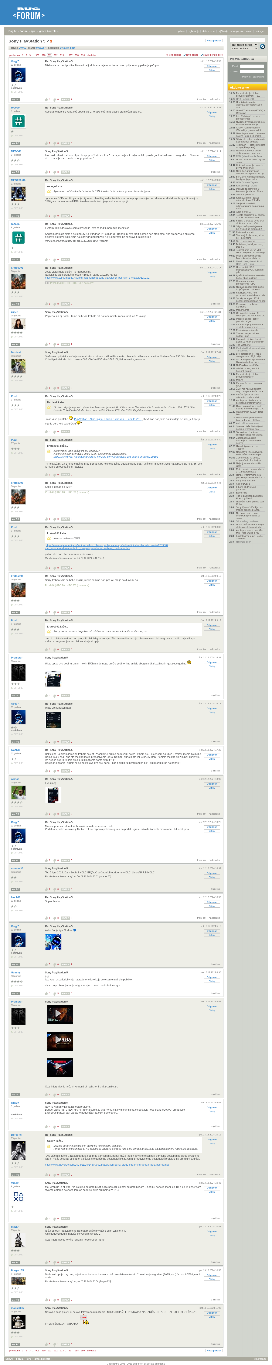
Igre (33, 31)
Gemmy (16, 972)
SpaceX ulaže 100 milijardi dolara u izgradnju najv (249, 427)
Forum (24, 31)
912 (56, 55)
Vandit (15, 1183)
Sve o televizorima (245, 241)
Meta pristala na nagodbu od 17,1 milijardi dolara (250, 470)
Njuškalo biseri (243, 541)
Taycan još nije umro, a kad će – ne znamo (250, 236)
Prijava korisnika (242, 59)
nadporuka (214, 99)
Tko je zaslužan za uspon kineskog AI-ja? (249, 497)
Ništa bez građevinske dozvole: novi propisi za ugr (250, 172)
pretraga (259, 31)
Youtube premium (245, 194)
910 (43, 55)
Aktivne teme (239, 87)
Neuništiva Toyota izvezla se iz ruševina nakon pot (249, 453)
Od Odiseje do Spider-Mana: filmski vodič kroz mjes (250, 360)
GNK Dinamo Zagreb (247, 182)
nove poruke (237, 31)
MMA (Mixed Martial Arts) (249, 156)
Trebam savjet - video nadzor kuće (247, 334)
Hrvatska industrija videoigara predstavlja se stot (249, 105)
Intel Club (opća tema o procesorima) (248, 117)
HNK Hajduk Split (245, 99)
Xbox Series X (243, 211)
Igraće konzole (47, 31)
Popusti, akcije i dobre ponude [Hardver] (247, 375)
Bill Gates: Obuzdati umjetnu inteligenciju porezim (250, 177)
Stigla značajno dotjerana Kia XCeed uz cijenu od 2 (249, 227)
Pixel (14, 396)
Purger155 (17, 1270)
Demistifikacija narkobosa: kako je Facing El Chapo (249, 418)
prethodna (14, 55)
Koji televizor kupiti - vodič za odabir (249, 537)
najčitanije (223, 31)
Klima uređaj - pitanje (246, 185)
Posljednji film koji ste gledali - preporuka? (250, 349)
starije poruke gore (213, 55)
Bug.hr (12, 31)
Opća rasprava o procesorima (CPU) (246, 282)
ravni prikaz (192, 55)
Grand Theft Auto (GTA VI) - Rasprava (250, 111)
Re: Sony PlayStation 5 (59, 61)
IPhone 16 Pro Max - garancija (246, 488)
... (33, 55)
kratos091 (17, 267)
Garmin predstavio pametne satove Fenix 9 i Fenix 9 (250, 134)
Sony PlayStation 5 (56, 151)
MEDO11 (16, 151)
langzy (15, 1102)
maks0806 (17, 1308)
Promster (17, 657)
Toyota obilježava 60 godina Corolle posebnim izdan (250, 216)
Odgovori (212, 66)
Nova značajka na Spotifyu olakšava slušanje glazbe (250, 525)
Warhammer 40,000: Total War (249, 413)
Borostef (16, 1134)
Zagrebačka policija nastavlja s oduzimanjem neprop (248, 440)
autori (249, 31)
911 (49, 55)
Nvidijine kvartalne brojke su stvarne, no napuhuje (250, 123)
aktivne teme (208, 31)
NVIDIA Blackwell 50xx (247, 365)
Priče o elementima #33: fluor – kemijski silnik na (248, 256)
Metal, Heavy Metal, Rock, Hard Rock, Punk (249, 262)
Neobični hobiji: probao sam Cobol (250, 502)
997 (70, 55)
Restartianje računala (247, 330)
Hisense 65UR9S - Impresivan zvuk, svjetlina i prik (250, 270)
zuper (14, 312)
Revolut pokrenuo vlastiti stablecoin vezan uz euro (249, 151)
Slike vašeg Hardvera (247, 521)
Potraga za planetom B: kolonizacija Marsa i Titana (249, 190)
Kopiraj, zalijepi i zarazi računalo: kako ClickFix (248, 199)
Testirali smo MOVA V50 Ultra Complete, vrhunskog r (250, 251)
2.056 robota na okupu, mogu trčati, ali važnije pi (248, 458)
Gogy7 (15, 61)
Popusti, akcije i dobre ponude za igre (247, 320)
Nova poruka (214, 40)
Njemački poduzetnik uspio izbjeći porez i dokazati (250, 288)
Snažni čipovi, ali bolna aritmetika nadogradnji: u (248, 395)
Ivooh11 (16, 750)
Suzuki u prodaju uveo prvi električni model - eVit (250, 221)
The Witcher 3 (243, 345)
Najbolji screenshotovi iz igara (248, 464)
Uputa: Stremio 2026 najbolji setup (250, 160)
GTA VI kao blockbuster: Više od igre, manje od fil (248, 128)
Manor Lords (242, 310)
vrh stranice (260, 1359)
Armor (15, 779)
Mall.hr (239, 380)
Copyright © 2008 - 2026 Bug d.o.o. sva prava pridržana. (136, 1363)
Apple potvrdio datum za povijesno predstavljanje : (249, 401)
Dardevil (16, 352)
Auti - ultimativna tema (247, 423)
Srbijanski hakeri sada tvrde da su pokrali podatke (250, 140)
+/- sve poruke (173, 55)
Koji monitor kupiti (245, 232)
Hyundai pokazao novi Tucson (247, 447)
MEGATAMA (18, 180)
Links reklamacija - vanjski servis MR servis (249, 166)
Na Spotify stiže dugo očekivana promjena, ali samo (248, 515)
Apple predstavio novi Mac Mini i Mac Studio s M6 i (249, 531)
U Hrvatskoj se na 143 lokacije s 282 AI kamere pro (250, 314)
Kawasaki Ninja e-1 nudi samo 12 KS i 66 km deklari (250, 340)
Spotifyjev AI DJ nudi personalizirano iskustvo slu (250, 293)
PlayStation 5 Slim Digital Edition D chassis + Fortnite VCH (108, 419)
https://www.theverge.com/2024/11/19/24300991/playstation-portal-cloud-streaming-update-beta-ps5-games (107, 1164)
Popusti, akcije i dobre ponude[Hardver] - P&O (248, 94)
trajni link (201, 99)
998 (77, 55)
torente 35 (17, 868)
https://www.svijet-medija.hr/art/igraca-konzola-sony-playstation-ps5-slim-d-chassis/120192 (97, 277)
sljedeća (91, 55)
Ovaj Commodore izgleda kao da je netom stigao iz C (250, 407)
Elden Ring (241, 492)
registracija (193, 31)
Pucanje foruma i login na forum (249, 384)
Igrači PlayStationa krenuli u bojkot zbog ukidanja (250, 276)
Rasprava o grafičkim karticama (247, 305)
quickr (15, 1226)
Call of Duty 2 (243, 483)
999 (83, 55)
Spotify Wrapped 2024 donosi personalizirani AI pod (250, 299)
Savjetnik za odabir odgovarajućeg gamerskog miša (250, 206)
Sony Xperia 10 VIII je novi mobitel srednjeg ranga (249, 508)
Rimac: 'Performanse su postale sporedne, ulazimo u (250, 476)
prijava (181, 31)
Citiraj (212, 70)
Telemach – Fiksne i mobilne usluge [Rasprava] (250, 146)
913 (62, 55)
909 (37, 55)
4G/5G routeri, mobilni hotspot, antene (247, 369)
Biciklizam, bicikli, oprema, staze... (249, 245)
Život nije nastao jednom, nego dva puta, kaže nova (249, 390)
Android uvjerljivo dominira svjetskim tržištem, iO (249, 325)
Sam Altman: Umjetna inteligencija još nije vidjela (249, 433)
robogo (15, 107)
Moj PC (15, 99)
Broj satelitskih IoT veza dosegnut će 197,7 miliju (248, 355)
